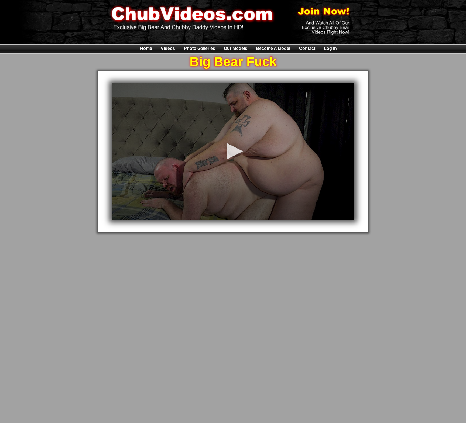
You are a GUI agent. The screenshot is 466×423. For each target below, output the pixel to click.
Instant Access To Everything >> (233, 246)
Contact (307, 48)
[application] (233, 151)
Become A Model (273, 48)
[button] (233, 151)
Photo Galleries (199, 48)
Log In (330, 48)
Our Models (235, 48)
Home (146, 48)
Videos (168, 48)
